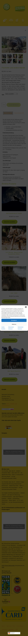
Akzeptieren (14, 320)
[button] (26, 307)
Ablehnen (14, 324)
